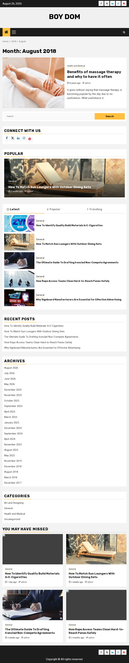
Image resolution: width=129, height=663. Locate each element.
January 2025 (11, 422)
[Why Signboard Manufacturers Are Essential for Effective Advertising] (19, 297)
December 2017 (13, 482)
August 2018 (11, 471)
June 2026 (10, 378)
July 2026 (9, 373)
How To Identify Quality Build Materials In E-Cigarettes (69, 225)
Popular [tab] (55, 209)
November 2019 (13, 460)
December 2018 (13, 466)
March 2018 (10, 477)
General (12, 181)
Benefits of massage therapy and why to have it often (94, 74)
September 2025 (13, 406)
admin (88, 83)
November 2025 (13, 395)
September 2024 (13, 433)
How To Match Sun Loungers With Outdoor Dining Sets (49, 187)
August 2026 (11, 367)
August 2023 (11, 449)
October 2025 (11, 400)
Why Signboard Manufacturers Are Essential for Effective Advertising (78, 299)
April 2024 (9, 438)
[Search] (124, 32)
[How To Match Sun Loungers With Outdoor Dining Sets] (19, 242)
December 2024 (13, 428)
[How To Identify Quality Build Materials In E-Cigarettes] (19, 223)
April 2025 (9, 411)
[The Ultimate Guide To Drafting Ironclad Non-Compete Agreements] (19, 260)
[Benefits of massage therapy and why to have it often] (33, 82)
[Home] (6, 32)
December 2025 (13, 389)
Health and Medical (76, 66)
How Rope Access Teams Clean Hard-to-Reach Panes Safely (72, 281)
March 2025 (10, 417)
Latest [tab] (14, 209)
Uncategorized (12, 519)
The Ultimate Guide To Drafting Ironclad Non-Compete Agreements (77, 262)
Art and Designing (14, 502)
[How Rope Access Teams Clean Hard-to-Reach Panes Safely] (19, 279)
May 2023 (9, 455)
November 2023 (13, 444)
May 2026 (9, 384)
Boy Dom (64, 16)
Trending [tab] (95, 209)
